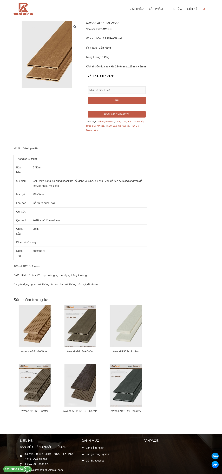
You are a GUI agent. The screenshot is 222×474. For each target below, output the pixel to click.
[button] (75, 27)
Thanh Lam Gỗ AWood (117, 125)
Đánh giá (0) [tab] (30, 148)
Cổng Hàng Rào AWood (128, 121)
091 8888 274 (14, 469)
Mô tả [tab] (16, 148)
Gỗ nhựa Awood (106, 121)
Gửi (117, 100)
